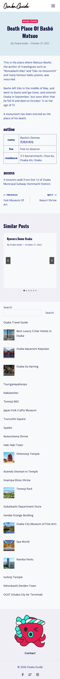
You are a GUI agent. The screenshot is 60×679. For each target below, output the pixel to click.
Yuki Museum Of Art (13, 199)
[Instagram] (37, 675)
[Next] (52, 260)
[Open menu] (53, 6)
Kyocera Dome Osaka (19, 239)
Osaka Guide (21, 43)
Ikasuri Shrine (48, 197)
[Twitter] (30, 675)
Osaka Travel (30, 21)
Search (7, 307)
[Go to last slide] (8, 260)
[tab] (24, 290)
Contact (30, 653)
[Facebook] (22, 675)
